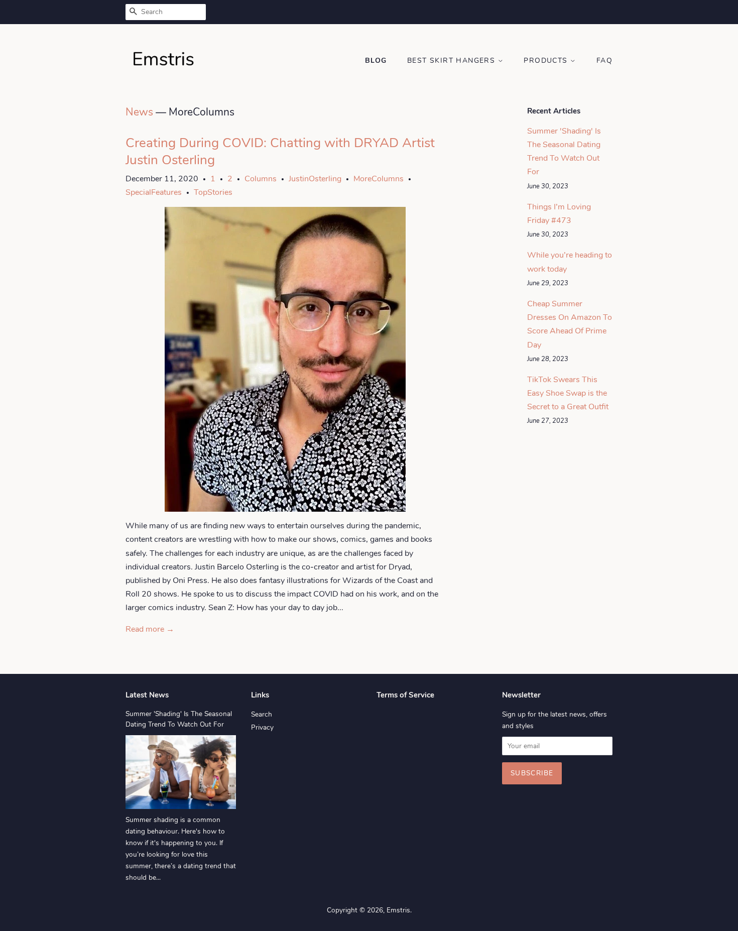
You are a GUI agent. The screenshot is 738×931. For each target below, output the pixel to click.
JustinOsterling (315, 178)
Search (261, 714)
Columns (260, 178)
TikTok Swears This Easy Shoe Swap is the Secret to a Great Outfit (567, 393)
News (139, 112)
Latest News (147, 695)
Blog (376, 60)
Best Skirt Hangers (452, 60)
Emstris (398, 910)
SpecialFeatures (154, 192)
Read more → (150, 629)
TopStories (213, 192)
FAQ (604, 60)
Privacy (262, 727)
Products (547, 60)
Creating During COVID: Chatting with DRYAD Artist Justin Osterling (280, 151)
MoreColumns (378, 178)
